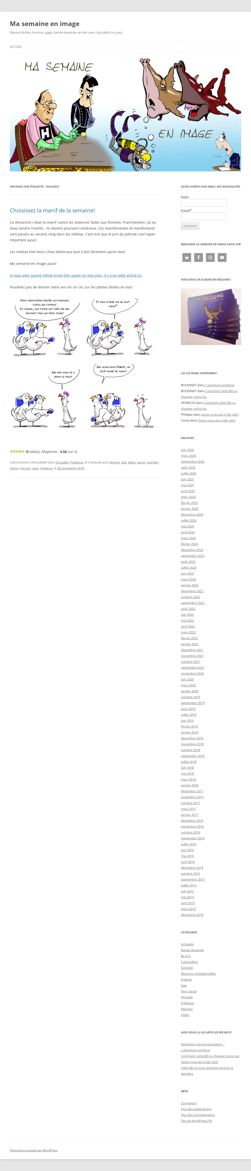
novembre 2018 (192, 744)
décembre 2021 (192, 650)
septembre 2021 (192, 667)
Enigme (186, 979)
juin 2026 (187, 450)
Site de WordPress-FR (196, 1121)
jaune (141, 462)
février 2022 (189, 638)
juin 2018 (187, 767)
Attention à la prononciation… (203, 1044)
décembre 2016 (192, 820)
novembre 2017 (192, 797)
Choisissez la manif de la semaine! (52, 210)
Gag (184, 985)
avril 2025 (188, 491)
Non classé (189, 991)
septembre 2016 (192, 838)
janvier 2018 (189, 785)
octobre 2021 (190, 661)
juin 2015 (187, 891)
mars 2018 (188, 779)
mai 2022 (187, 620)
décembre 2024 (192, 514)
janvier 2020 (189, 691)
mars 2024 (188, 538)
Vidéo (185, 1015)
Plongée (187, 997)
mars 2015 (188, 909)
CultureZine (189, 962)
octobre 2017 (190, 803)
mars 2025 (188, 497)
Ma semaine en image (44, 23)
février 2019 (189, 726)
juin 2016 (187, 850)
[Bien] (17, 451)
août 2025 (188, 467)
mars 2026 (188, 455)
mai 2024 (187, 526)
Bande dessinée (192, 950)
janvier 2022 (189, 644)
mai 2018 (187, 773)
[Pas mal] (14, 451)
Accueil (16, 47)
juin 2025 (187, 479)
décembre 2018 (192, 738)
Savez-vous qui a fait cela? (220, 414)
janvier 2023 (189, 585)
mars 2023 (188, 579)
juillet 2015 (188, 885)
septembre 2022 (192, 603)
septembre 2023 (192, 555)
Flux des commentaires (198, 1115)
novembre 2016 (192, 826)
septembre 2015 (192, 879)
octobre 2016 (190, 832)
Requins (187, 1009)
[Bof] (11, 451)
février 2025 (189, 503)
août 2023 (188, 561)
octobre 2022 (190, 597)
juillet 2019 (188, 714)
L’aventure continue (219, 385)
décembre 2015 (192, 867)
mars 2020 (188, 685)
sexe (35, 468)
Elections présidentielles (198, 973)
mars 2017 (188, 809)
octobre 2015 (190, 873)
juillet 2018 (188, 761)
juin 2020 (187, 679)
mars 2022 (188, 632)
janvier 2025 (189, 508)
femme (115, 462)
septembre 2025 (192, 461)
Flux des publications (196, 1109)
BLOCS (186, 956)
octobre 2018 (190, 750)
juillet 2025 (188, 473)
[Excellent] (20, 451)
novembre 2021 (192, 656)
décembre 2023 (192, 550)
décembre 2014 (192, 915)
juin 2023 (187, 573)
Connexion (189, 1103)
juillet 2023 (188, 567)
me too (25, 468)
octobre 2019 (190, 697)
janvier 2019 (189, 732)
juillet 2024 (188, 520)
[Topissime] (23, 451)
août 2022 (188, 608)
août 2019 (188, 709)
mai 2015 (187, 897)
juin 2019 (187, 720)
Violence (46, 468)
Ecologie (187, 967)
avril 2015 (188, 903)
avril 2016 (188, 862)
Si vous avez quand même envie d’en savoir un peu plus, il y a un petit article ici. (76, 275)
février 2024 (189, 544)
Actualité (62, 462)
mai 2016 (187, 856)
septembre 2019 (192, 703)
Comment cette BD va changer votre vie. (210, 1056)
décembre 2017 (192, 791)
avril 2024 (188, 532)
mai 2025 (187, 485)
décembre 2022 (192, 591)
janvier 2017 (189, 814)
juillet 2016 (188, 844)
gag (123, 462)
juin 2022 (187, 614)
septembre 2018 (192, 756)
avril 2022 (188, 626)
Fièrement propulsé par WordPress (34, 1150)
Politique (76, 462)
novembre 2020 (192, 673)
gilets (132, 462)
